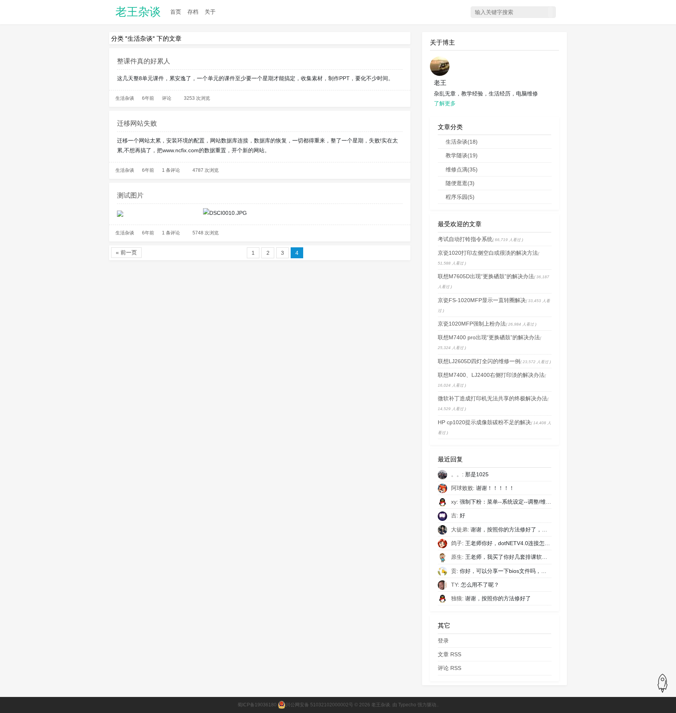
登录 (443, 640)
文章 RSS (449, 654)
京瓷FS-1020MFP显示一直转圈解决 (482, 300)
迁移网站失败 (137, 123)
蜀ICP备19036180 (257, 705)
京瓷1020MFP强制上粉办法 (472, 323)
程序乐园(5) (460, 197)
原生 (456, 557)
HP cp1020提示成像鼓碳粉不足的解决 (484, 422)
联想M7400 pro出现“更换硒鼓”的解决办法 (489, 337)
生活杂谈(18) (462, 142)
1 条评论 (171, 170)
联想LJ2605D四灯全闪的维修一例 (479, 361)
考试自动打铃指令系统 (465, 239)
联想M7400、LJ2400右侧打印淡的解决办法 (491, 375)
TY (454, 585)
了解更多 (445, 103)
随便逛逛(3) (460, 183)
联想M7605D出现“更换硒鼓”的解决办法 (486, 276)
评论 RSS (449, 668)
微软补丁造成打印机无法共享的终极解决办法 (492, 398)
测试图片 (130, 195)
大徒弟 (459, 529)
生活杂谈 (124, 98)
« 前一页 (126, 252)
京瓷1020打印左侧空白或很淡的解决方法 (488, 253)
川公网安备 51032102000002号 (319, 705)
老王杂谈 (138, 11)
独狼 (456, 598)
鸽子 (456, 543)
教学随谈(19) (462, 155)
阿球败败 (462, 488)
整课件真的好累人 (143, 60)
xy (454, 502)
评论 (166, 98)
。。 (456, 474)
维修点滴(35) (462, 169)
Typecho (407, 705)
